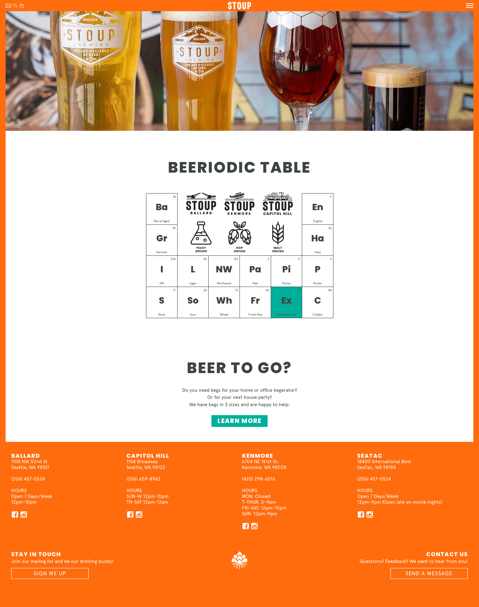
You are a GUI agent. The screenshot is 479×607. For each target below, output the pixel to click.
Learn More (239, 420)
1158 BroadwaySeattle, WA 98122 (145, 464)
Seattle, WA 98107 (30, 467)
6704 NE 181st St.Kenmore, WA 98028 (264, 464)
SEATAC (370, 456)
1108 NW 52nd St (29, 461)
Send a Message (428, 573)
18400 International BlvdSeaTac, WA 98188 (384, 464)
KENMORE (257, 456)
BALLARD (25, 456)
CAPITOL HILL (147, 456)
